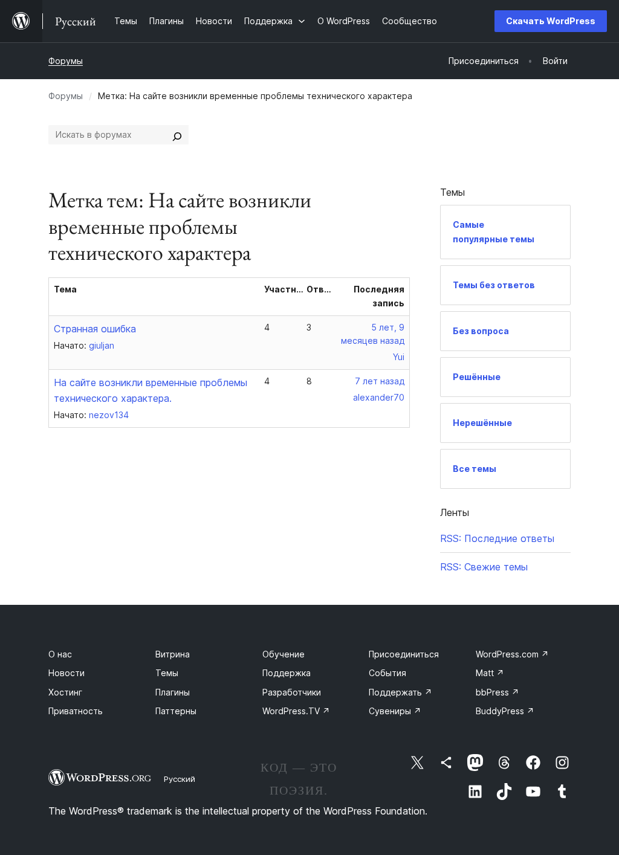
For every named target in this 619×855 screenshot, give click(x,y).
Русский (179, 779)
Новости (66, 673)
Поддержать (400, 692)
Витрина (172, 654)
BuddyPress (505, 711)
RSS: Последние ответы (497, 538)
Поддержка (286, 673)
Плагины (172, 692)
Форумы (65, 61)
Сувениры (395, 711)
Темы (166, 673)
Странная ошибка (95, 329)
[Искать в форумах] (177, 134)
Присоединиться (404, 654)
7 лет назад (379, 381)
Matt (490, 673)
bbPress (497, 692)
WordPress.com (512, 654)
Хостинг (65, 692)
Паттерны (175, 711)
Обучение (283, 654)
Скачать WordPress (550, 21)
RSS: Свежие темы (484, 567)
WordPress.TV (296, 711)
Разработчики (291, 692)
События (387, 673)
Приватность (75, 711)
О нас (60, 654)
